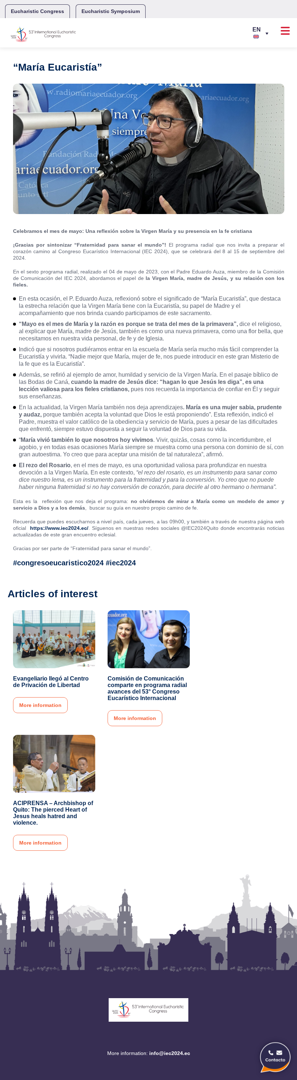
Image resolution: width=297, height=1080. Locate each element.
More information (40, 705)
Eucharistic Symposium (110, 11)
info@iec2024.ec (169, 1053)
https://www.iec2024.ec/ (59, 528)
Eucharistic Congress (37, 11)
